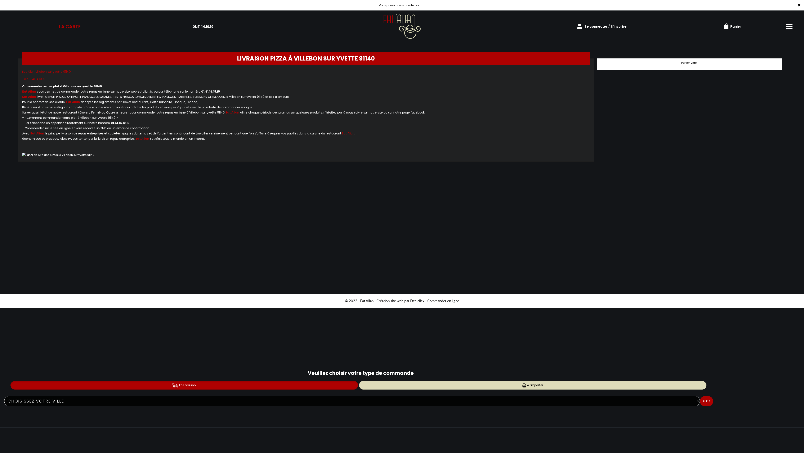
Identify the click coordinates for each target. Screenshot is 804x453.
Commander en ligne (443, 301)
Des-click (417, 301)
